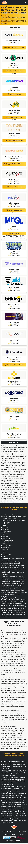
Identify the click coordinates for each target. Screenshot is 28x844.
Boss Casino (6, 538)
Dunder (5, 553)
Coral (4, 526)
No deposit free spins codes (11, 710)
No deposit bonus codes (10, 678)
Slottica (5, 544)
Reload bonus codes (9, 726)
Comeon (5, 556)
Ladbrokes (6, 533)
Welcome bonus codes (10, 651)
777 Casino (6, 527)
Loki (4, 551)
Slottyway (6, 549)
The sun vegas (7, 554)
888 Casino (6, 524)
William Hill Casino (8, 542)
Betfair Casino (7, 531)
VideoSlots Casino (8, 540)
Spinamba (6, 547)
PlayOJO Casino (7, 545)
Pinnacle (5, 536)
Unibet (5, 535)
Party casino (6, 529)
